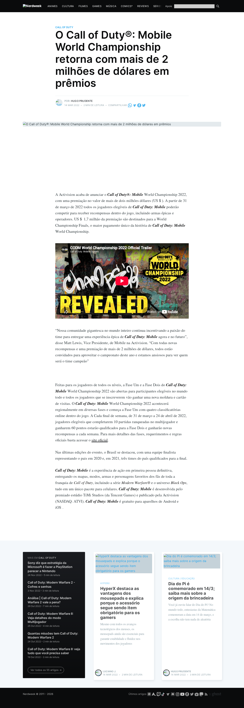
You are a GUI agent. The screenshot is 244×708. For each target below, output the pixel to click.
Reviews (142, 6)
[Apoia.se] (154, 693)
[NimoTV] (197, 693)
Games (96, 6)
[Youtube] (182, 693)
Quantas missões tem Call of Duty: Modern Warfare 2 (53, 635)
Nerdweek (29, 693)
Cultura (68, 6)
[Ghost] (215, 693)
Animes (52, 6)
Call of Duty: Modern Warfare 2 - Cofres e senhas (51, 584)
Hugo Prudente (82, 100)
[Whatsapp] (130, 105)
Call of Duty (64, 27)
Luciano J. (109, 671)
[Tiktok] (163, 693)
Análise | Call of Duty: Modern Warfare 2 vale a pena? (49, 600)
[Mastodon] (201, 693)
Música (111, 6)
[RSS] (206, 693)
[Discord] (173, 693)
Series (157, 6)
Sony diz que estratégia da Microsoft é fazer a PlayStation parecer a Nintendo (50, 567)
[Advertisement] (122, 162)
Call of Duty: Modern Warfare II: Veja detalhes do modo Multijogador (50, 618)
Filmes (83, 6)
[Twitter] (144, 105)
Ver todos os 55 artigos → (46, 669)
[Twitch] (159, 693)
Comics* (127, 6)
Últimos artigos (137, 693)
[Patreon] (149, 693)
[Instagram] (178, 693)
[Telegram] (135, 105)
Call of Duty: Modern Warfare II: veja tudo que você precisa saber (54, 651)
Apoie (168, 6)
